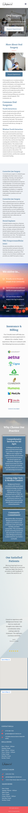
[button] (25, 4)
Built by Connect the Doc (14, 811)
